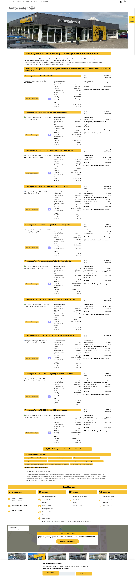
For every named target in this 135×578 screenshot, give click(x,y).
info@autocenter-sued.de (19, 505)
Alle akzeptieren (83, 573)
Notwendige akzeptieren (50, 573)
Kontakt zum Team (132, 18)
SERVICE (27, 2)
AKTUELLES (36, 2)
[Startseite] (125, 2)
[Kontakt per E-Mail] (120, 2)
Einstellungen (67, 573)
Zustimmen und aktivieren (67, 541)
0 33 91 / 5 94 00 (17, 510)
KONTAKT (45, 2)
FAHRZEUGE (18, 2)
